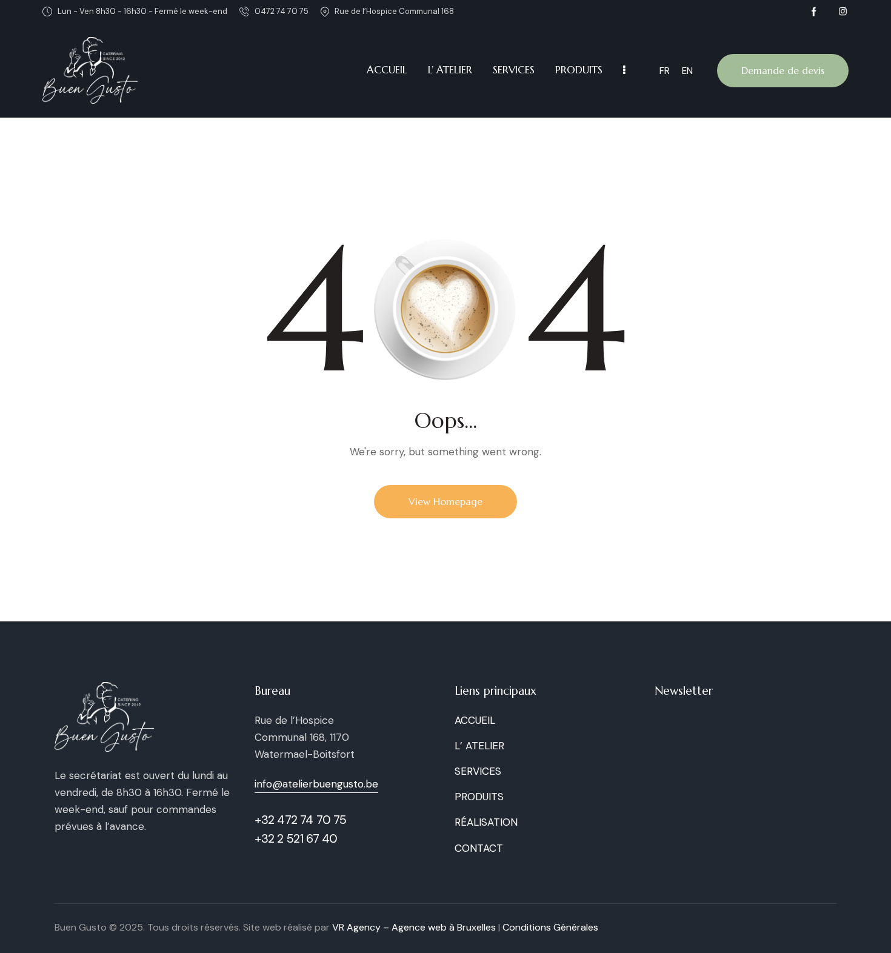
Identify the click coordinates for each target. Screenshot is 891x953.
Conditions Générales (550, 927)
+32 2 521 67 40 (296, 838)
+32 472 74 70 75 (301, 820)
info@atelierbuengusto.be (316, 784)
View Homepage (445, 501)
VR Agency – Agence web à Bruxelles (414, 927)
